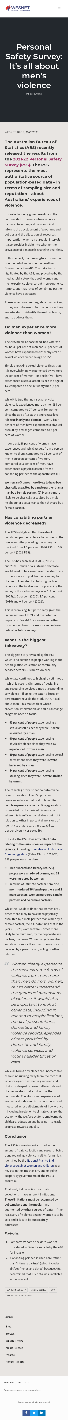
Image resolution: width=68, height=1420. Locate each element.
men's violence (38, 1290)
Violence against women (19, 1295)
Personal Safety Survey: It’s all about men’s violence (34, 66)
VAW (53, 1290)
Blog (9, 1326)
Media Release (14, 1347)
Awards (10, 1354)
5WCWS (10, 1333)
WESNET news (14, 1340)
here (38, 1390)
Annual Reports (15, 1361)
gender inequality (16, 1290)
